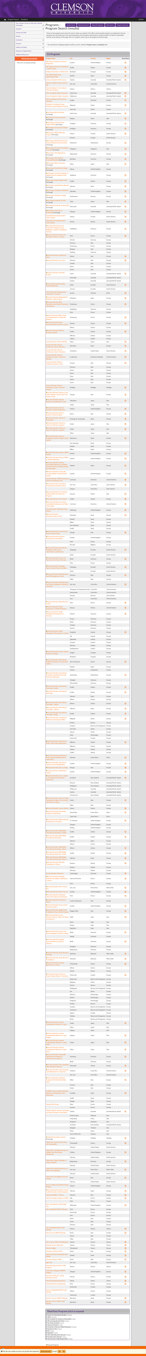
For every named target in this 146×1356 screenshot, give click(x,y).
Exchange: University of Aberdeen (58, 190)
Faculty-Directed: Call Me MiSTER (56, 342)
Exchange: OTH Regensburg (56, 153)
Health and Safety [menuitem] (21, 47)
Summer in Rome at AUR (53, 1259)
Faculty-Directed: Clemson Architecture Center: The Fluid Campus (55, 387)
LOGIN (141, 19)
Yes (59, 1351)
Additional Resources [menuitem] (22, 54)
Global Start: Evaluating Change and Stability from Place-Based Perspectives (57, 1152)
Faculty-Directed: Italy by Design (58, 767)
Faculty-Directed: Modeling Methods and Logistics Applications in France (57, 878)
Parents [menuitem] (18, 36)
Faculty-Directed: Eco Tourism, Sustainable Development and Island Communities (57, 504)
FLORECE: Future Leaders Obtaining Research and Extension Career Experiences (57, 1093)
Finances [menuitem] (18, 43)
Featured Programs (97, 25)
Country (93, 58)
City (71, 58)
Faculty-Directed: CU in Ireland (57, 499)
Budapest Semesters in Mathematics (57, 71)
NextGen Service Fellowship (54, 1245)
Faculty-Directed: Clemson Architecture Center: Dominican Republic (56, 357)
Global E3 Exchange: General (56, 1137)
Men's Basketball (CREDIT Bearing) (56, 1209)
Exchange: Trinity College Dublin (57, 180)
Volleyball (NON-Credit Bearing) (55, 1284)
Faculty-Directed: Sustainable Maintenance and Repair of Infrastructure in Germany (56, 1056)
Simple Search (71, 25)
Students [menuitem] (18, 29)
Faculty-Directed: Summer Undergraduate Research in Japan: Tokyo (56, 1049)
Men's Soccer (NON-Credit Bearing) (57, 1242)
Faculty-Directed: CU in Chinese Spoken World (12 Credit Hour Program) (56, 494)
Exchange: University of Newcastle (58, 205)
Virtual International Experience (55, 1281)
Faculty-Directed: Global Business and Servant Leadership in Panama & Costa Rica (57, 584)
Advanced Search (83, 25)
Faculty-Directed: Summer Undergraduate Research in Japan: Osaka (56, 1042)
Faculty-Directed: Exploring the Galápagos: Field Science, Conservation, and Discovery (56, 550)
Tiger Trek (49, 1262)
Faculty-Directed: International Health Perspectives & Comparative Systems (57, 662)
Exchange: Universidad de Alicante (58, 185)
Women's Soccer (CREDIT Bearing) (56, 1298)
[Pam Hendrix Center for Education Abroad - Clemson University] (73, 9)
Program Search (13, 19)
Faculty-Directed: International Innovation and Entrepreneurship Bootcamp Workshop (56, 675)
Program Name (50, 58)
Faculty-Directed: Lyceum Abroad (58, 808)
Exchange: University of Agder (57, 195)
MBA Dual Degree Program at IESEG (57, 1198)
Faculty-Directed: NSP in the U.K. (58, 892)
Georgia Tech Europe (52, 1104)
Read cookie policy (46, 1351)
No (64, 1351)
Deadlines (24, 19)
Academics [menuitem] (19, 40)
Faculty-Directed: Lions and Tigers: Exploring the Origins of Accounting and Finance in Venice (57, 800)
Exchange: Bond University (56, 112)
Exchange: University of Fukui (57, 200)
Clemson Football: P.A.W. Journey (56, 80)
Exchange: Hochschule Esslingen (58, 127)
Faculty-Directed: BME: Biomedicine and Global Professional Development (57, 304)
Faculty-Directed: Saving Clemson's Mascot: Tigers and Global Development (57, 917)
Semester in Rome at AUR (54, 1251)
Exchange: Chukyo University (57, 117)
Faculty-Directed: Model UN (54, 873)
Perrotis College (51, 1248)
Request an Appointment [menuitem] (23, 51)
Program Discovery (122, 25)
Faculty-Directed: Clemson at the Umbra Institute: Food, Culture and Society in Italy (57, 394)
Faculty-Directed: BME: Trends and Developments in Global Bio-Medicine (56, 317)
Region (108, 58)
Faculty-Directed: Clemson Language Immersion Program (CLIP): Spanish (57, 438)
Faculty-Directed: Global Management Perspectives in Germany (55, 614)
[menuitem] (29, 68)
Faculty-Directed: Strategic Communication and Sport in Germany (55, 941)
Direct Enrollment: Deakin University (57, 96)
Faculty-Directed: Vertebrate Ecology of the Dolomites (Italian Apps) (56, 1080)
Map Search (110, 25)
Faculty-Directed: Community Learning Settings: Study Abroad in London (56, 473)
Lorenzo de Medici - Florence (55, 1195)
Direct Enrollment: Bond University (56, 93)
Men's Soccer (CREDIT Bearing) (55, 1233)
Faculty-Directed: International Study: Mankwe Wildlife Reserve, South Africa (56, 757)
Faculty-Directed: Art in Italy (56, 260)
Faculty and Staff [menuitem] (21, 32)
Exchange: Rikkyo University (56, 163)
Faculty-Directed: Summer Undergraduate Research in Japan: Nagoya (56, 1035)
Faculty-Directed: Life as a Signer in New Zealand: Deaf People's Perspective (57, 778)
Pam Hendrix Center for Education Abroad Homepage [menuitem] (29, 24)
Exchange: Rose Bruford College (57, 168)
